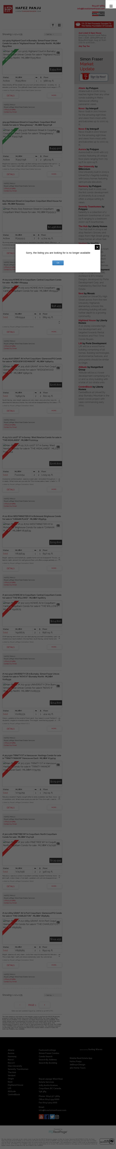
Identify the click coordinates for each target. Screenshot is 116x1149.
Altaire (82, 88)
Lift (80, 343)
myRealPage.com (58, 1132)
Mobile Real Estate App (81, 1058)
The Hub (83, 226)
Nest (81, 293)
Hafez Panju (76, 1061)
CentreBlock (85, 387)
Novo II (82, 129)
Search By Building (48, 1063)
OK (58, 263)
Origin (11, 1078)
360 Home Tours (77, 1068)
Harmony (83, 186)
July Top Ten (84, 46)
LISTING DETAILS (11, 95)
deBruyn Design (77, 1064)
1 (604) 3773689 (9, 110)
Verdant (83, 243)
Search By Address (48, 1059)
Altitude (83, 367)
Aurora (82, 149)
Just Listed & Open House (90, 33)
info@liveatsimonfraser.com (91, 9)
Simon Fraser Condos (49, 1053)
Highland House (87, 320)
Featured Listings (47, 1050)
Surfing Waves (95, 1049)
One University (86, 166)
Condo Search (45, 1056)
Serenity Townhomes (90, 206)
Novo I (82, 108)
